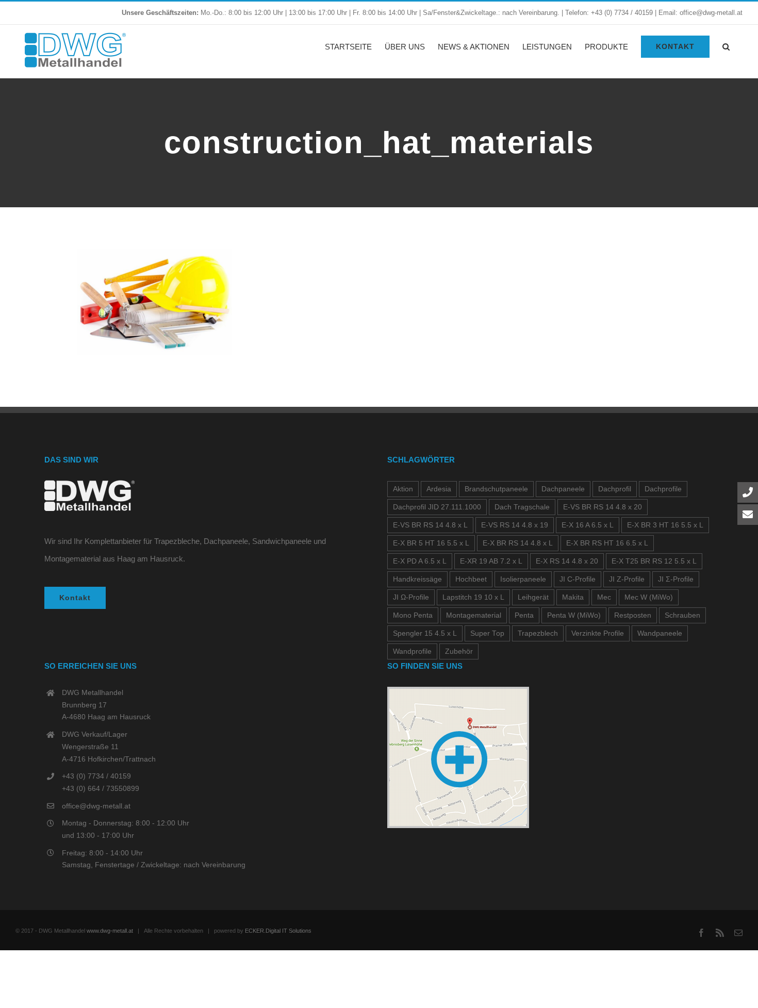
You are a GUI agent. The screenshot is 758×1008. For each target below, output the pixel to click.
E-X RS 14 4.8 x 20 (567, 561)
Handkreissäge (417, 579)
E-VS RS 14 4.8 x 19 (514, 525)
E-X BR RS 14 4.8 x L (518, 543)
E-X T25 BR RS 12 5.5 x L (654, 561)
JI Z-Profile (627, 579)
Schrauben (682, 615)
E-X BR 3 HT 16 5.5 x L (665, 525)
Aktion (403, 489)
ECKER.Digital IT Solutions (278, 931)
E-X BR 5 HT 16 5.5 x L (431, 543)
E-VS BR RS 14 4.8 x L (430, 525)
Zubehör (459, 651)
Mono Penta (413, 615)
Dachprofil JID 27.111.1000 (437, 507)
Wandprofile (412, 651)
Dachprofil (614, 489)
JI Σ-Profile (676, 579)
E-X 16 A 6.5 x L (588, 525)
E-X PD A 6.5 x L (420, 561)
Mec (604, 597)
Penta (524, 615)
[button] (726, 46)
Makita (573, 597)
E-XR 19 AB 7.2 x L (491, 561)
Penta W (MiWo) (574, 615)
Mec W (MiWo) (648, 597)
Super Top (487, 633)
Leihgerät (533, 597)
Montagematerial (473, 615)
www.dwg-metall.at (110, 931)
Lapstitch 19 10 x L (473, 597)
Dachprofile (663, 489)
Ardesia (438, 489)
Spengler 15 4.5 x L (425, 633)
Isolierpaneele (523, 579)
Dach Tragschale (522, 507)
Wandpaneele (659, 633)
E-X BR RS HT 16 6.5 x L (607, 543)
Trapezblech (538, 633)
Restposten (632, 615)
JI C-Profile (577, 579)
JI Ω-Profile (411, 597)
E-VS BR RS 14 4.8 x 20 (602, 507)
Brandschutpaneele (496, 489)
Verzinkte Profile (597, 633)
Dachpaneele (563, 489)
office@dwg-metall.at (96, 806)
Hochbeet (471, 579)
